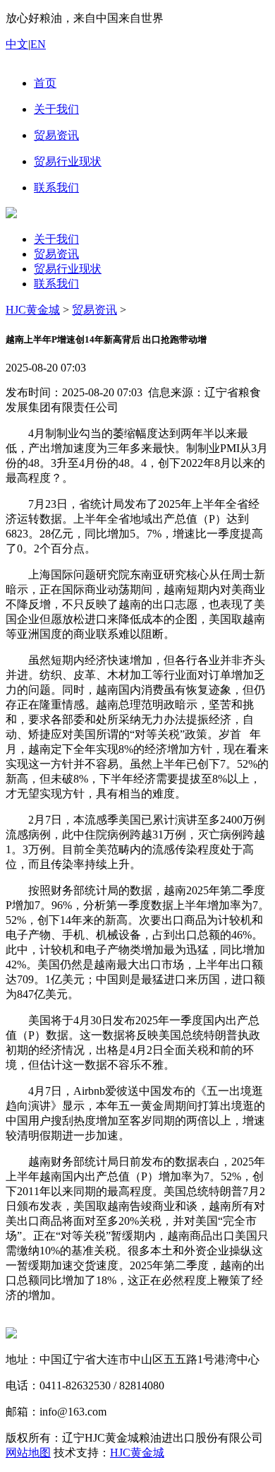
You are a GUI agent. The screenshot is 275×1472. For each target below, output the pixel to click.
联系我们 (56, 284)
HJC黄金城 (33, 310)
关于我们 (56, 239)
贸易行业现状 (68, 269)
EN (38, 44)
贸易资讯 (56, 254)
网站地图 (28, 1453)
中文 (17, 44)
